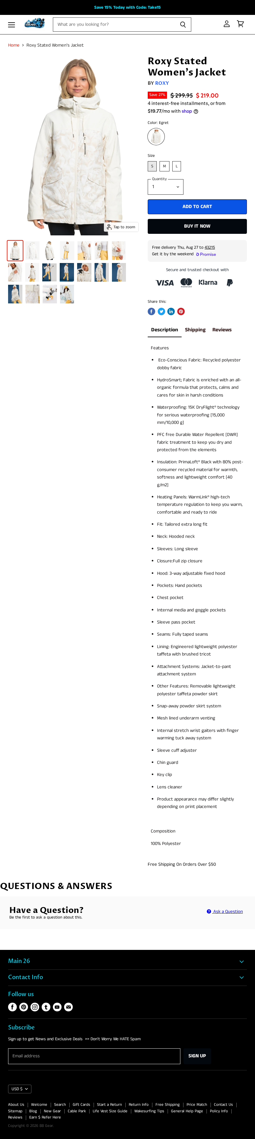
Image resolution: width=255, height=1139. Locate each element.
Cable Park (77, 1111)
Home (14, 45)
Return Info (139, 1105)
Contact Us (223, 1105)
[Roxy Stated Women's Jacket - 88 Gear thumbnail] (15, 251)
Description (164, 330)
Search (60, 1105)
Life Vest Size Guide (110, 1111)
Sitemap (15, 1111)
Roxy (162, 83)
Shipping (195, 330)
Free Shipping (167, 1105)
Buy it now (197, 226)
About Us (16, 1105)
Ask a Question (227, 911)
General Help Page (187, 1111)
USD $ (17, 1089)
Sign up (197, 1056)
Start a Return (109, 1105)
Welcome (39, 1105)
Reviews (222, 330)
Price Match (197, 1105)
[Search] (183, 24)
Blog (33, 1111)
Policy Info (219, 1111)
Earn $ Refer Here (45, 1117)
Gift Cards (81, 1105)
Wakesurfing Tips (149, 1111)
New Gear (52, 1111)
